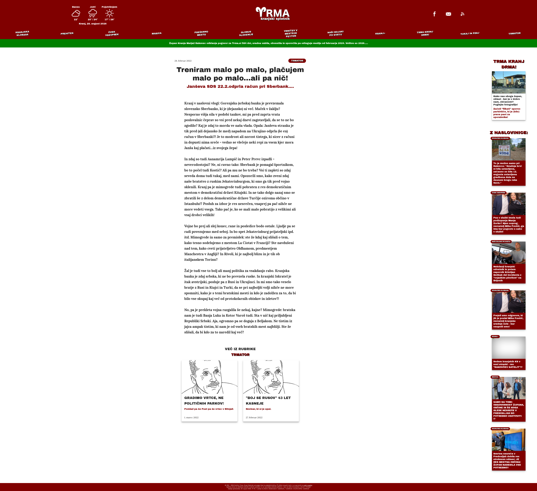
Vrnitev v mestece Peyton (290, 33)
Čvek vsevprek (112, 33)
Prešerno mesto (201, 33)
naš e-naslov (308, 485)
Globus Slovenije (246, 33)
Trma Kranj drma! (425, 33)
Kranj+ (380, 33)
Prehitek (67, 33)
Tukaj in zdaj (470, 33)
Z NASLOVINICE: (509, 132)
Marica (157, 33)
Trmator (514, 33)
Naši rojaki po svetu (335, 33)
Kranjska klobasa (22, 33)
